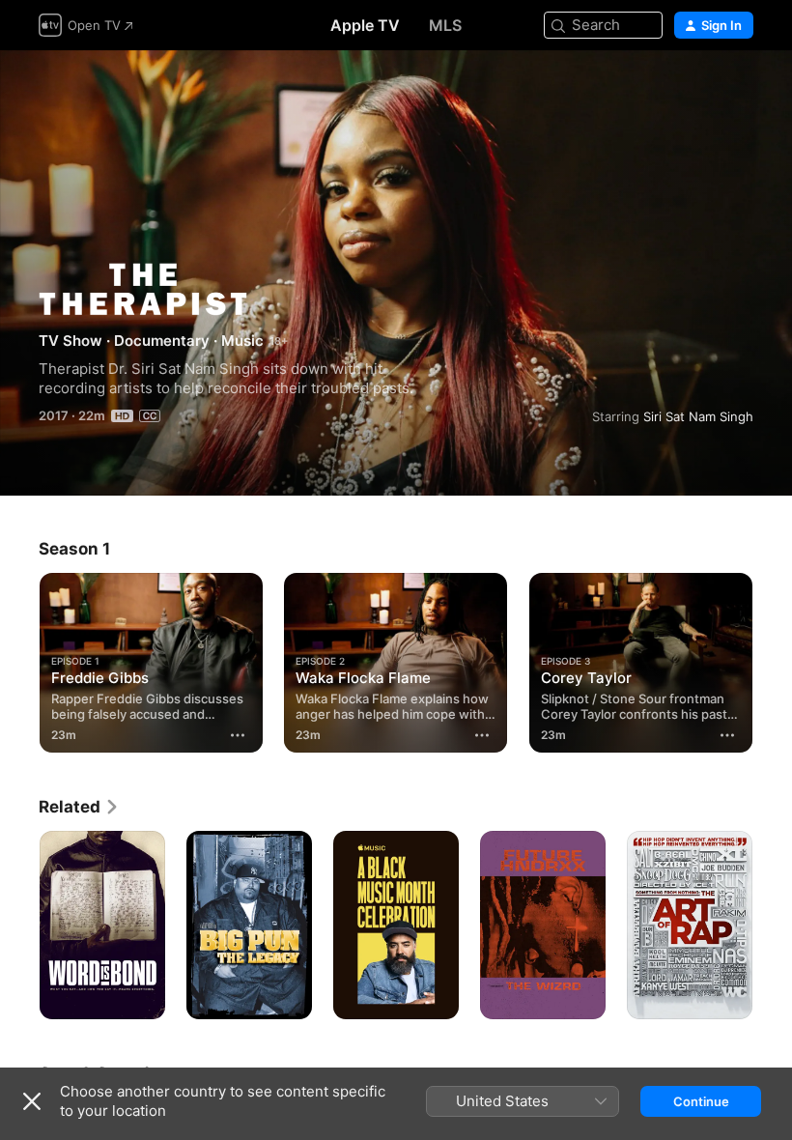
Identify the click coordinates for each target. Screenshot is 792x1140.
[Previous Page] (19, 659)
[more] (237, 735)
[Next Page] (772, 659)
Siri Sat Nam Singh (698, 416)
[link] (79, 806)
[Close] (32, 1101)
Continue (701, 1101)
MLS (445, 25)
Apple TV (365, 25)
